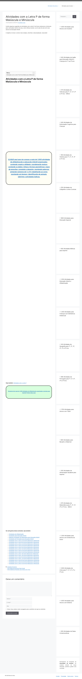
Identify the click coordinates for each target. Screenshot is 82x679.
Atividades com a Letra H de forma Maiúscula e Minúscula (24, 552)
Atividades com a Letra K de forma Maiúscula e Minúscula (24, 557)
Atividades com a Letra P (20, 383)
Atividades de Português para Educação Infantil (21, 539)
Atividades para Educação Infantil (17, 535)
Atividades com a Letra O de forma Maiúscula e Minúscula (24, 563)
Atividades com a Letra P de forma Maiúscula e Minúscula (20, 74)
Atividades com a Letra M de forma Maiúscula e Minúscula (24, 560)
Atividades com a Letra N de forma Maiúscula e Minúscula (24, 561)
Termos (76, 676)
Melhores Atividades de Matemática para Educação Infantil (24, 537)
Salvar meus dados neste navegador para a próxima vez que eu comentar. (26, 609)
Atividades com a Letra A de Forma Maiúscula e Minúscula (24, 540)
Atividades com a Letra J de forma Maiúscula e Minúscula (24, 555)
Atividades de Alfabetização (16, 534)
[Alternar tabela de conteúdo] (33, 73)
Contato (58, 676)
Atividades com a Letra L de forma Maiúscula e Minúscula (24, 558)
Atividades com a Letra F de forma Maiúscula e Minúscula (24, 548)
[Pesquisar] (74, 16)
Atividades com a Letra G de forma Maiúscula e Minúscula (24, 550)
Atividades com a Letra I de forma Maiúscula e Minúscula (24, 553)
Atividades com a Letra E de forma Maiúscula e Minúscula (24, 547)
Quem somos (70, 676)
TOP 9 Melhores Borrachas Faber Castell (16, 568)
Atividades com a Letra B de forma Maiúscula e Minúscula (24, 542)
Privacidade (63, 676)
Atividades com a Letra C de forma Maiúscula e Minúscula (24, 544)
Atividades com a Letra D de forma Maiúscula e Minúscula (24, 545)
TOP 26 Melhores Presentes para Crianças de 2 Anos (18, 569)
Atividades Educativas (53, 6)
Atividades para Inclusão (67, 6)
